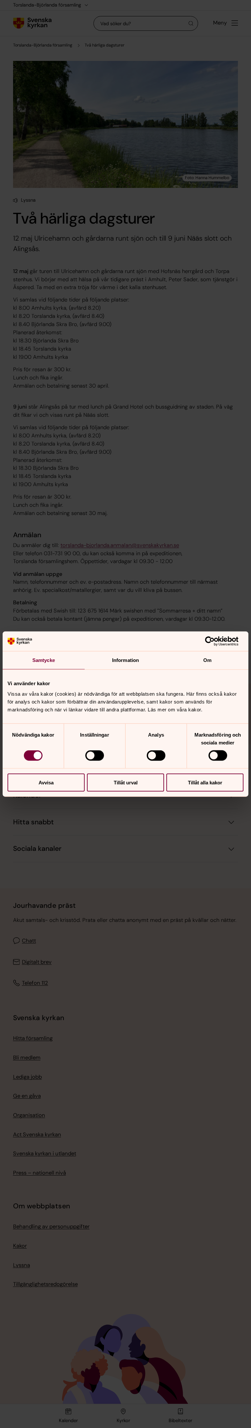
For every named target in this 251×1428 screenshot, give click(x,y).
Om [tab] (207, 660)
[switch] (94, 755)
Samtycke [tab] (43, 660)
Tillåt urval (126, 782)
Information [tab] (125, 660)
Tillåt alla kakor (205, 782)
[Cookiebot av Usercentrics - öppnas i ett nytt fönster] (214, 641)
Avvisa (46, 782)
